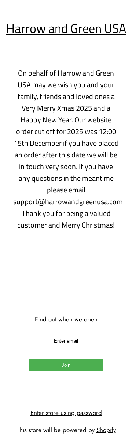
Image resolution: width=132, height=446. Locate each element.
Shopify (106, 430)
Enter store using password (66, 412)
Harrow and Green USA (66, 28)
